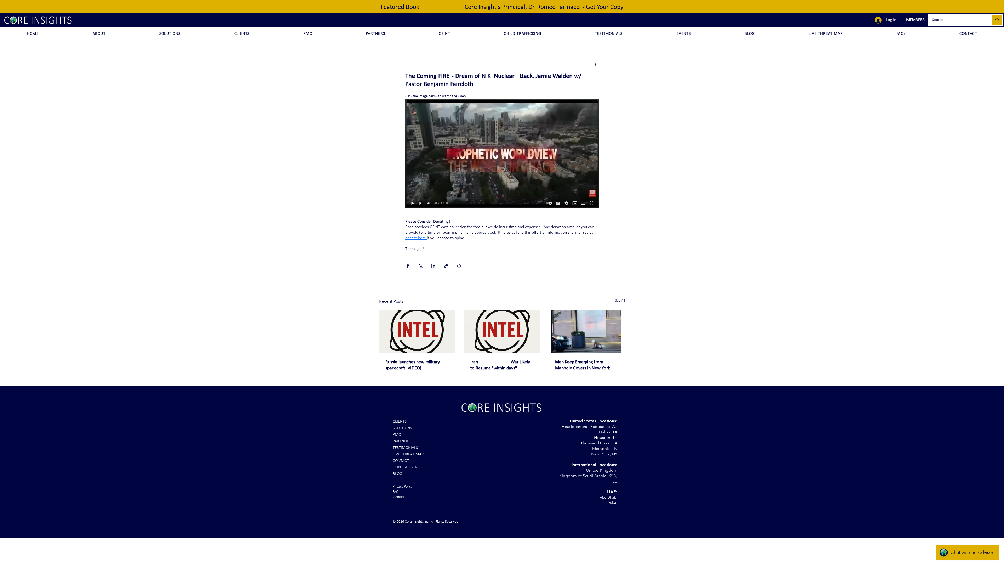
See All (620, 301)
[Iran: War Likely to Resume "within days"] (502, 331)
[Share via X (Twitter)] (420, 265)
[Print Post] (459, 265)
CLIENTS (400, 422)
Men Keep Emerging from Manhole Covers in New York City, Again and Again (582, 365)
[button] (914, 20)
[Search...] (997, 20)
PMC (397, 435)
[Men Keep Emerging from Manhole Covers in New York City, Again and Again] (587, 331)
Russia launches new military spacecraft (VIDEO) (412, 365)
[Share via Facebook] (407, 265)
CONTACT (401, 461)
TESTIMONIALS (405, 448)
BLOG (397, 474)
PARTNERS (401, 441)
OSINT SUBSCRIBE (408, 467)
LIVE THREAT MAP (408, 454)
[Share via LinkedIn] (433, 265)
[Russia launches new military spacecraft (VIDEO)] (417, 331)
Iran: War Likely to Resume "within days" (500, 365)
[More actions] (595, 64)
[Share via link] (446, 265)
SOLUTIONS (402, 428)
